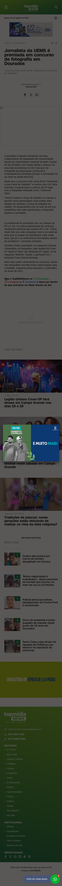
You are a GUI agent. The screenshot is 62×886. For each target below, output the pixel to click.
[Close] (59, 424)
